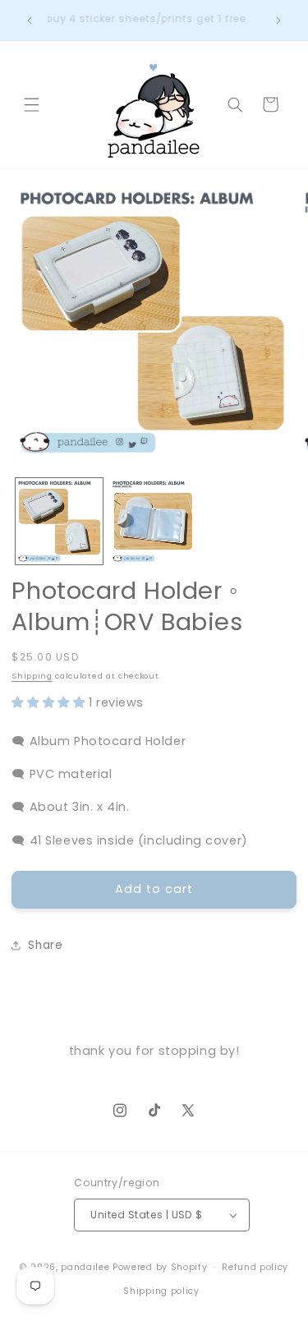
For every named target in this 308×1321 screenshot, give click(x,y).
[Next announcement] (278, 20)
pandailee (85, 1267)
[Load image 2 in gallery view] (153, 521)
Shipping (31, 675)
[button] (31, 104)
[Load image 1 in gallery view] (59, 521)
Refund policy (255, 1267)
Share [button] (45, 945)
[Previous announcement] (29, 20)
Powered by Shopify (160, 1267)
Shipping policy (161, 1291)
